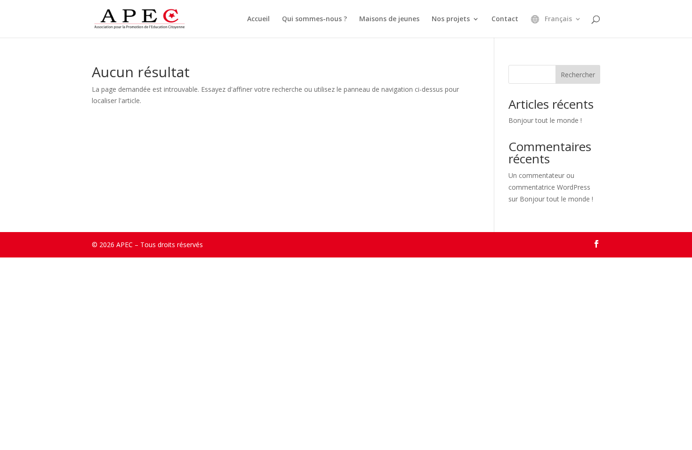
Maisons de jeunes (389, 19)
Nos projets (451, 19)
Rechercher (578, 74)
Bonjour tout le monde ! (545, 120)
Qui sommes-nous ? (314, 19)
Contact (504, 19)
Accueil (258, 19)
